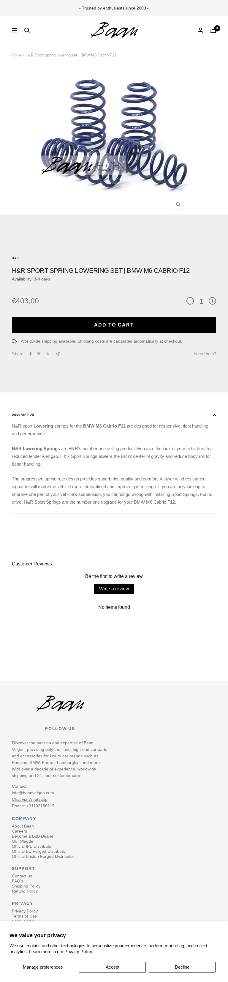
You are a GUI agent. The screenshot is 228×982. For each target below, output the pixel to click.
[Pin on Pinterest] (38, 354)
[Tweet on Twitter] (47, 354)
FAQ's (17, 881)
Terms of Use (24, 916)
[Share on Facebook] (30, 354)
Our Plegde (22, 841)
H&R (15, 257)
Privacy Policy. (78, 951)
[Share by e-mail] (58, 354)
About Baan (23, 826)
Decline (182, 967)
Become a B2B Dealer (32, 836)
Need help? (205, 353)
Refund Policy (25, 891)
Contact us (22, 876)
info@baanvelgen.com (33, 792)
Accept (112, 967)
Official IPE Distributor (32, 846)
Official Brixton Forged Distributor (43, 856)
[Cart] (213, 30)
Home (17, 55)
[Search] (27, 30)
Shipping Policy (26, 886)
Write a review (114, 588)
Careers (19, 831)
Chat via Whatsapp (30, 799)
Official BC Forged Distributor (39, 851)
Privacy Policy (25, 911)
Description (23, 414)
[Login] (200, 30)
